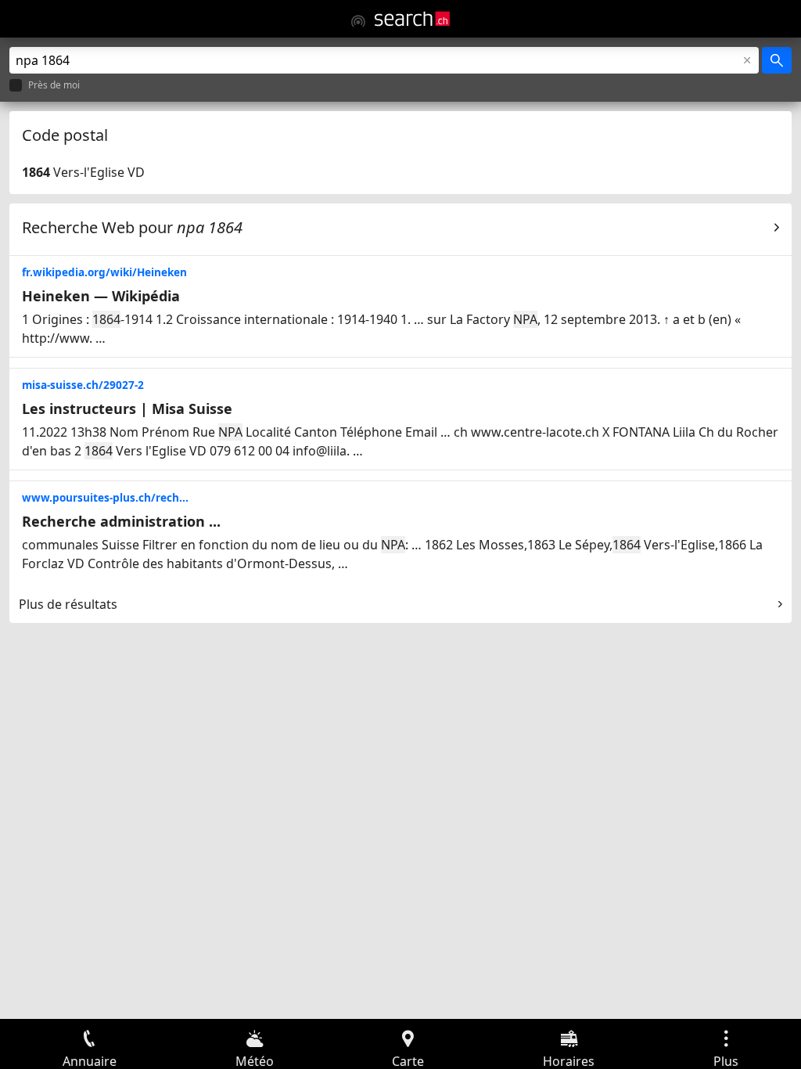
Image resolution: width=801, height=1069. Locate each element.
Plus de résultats (68, 604)
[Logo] (412, 19)
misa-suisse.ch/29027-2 (83, 384)
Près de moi (54, 86)
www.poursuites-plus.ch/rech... (105, 497)
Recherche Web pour (132, 227)
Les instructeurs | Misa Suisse (127, 408)
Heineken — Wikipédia (101, 295)
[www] (358, 21)
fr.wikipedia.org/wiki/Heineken (104, 272)
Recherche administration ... (121, 521)
